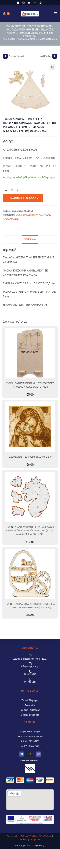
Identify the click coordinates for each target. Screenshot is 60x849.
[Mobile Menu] (55, 13)
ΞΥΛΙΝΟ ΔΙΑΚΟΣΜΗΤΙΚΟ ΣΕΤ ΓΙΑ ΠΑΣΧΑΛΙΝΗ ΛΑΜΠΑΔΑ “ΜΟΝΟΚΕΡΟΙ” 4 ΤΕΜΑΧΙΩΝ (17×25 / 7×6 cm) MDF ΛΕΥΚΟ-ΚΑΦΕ (30, 530)
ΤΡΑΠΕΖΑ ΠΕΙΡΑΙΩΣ (30, 760)
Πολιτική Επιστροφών (30, 710)
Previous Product (16, 56)
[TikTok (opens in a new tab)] (40, 2)
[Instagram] (30, 754)
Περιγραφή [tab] (30, 239)
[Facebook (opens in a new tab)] (19, 2)
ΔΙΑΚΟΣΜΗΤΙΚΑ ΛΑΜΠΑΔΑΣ (36, 215)
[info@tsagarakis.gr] (30, 663)
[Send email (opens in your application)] (35, 2)
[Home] (4, 39)
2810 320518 (30, 674)
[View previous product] (5, 56)
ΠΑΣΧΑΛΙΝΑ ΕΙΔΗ (11, 219)
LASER (19, 215)
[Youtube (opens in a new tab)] (29, 2)
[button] (52, 67)
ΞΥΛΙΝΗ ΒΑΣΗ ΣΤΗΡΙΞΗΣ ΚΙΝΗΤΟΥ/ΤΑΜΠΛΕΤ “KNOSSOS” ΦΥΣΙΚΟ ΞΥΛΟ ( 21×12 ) (30, 385)
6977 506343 (30, 682)
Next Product (46, 56)
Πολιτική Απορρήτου (30, 839)
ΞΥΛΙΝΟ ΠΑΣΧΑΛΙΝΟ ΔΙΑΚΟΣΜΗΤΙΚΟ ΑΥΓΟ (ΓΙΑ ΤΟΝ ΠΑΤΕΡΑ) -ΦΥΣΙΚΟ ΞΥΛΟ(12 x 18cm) (30, 606)
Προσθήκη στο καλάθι (23, 197)
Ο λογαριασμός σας (30, 715)
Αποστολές (30, 705)
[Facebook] (21, 754)
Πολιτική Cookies (29, 836)
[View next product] (54, 56)
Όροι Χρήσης (45, 836)
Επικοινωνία (12, 836)
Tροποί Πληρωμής (30, 700)
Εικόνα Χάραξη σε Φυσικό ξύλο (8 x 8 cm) (30, 456)
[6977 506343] (30, 679)
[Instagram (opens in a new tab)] (23, 2)
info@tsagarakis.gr (30, 666)
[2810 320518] (30, 671)
